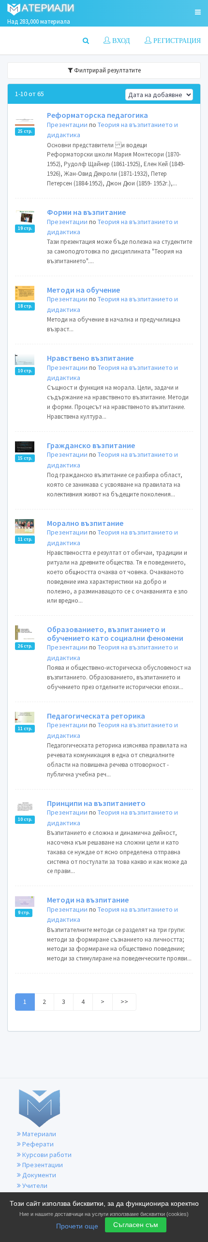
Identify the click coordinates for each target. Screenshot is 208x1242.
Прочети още (77, 1226)
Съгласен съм (135, 1224)
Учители (34, 1185)
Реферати (37, 1144)
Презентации (67, 124)
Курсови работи (46, 1154)
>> (124, 1001)
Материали (38, 1133)
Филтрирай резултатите (107, 70)
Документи (38, 1175)
